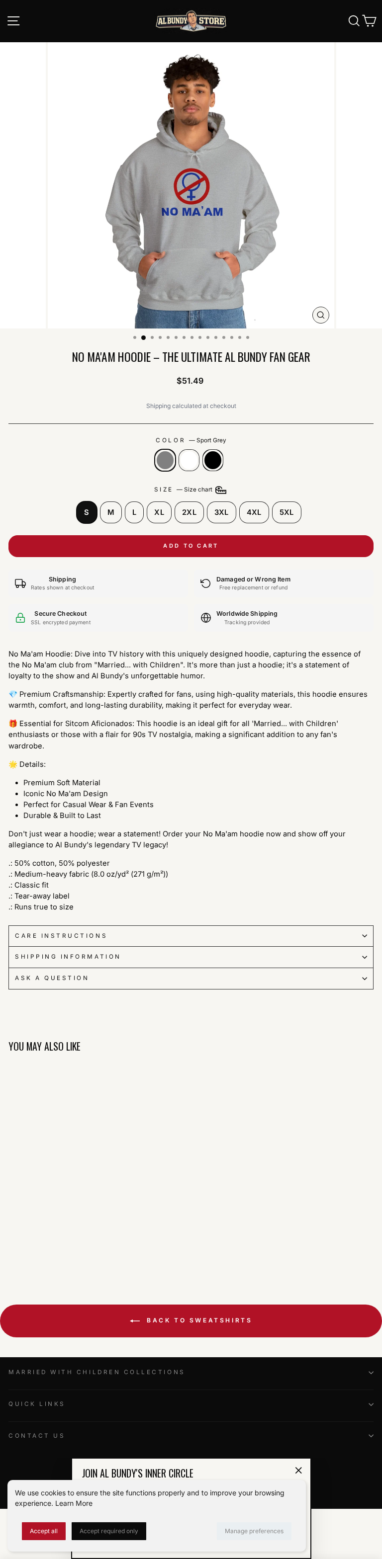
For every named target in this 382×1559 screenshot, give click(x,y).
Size (184, 489)
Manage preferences (254, 1531)
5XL (287, 512)
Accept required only (109, 1531)
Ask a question (52, 978)
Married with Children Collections (97, 1372)
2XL (189, 512)
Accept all (44, 1531)
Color (191, 440)
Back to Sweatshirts (198, 1320)
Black (213, 460)
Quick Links (37, 1403)
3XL (221, 512)
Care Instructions (61, 935)
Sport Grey (165, 460)
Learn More (74, 1503)
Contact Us (36, 1435)
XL (159, 512)
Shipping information (68, 956)
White (189, 460)
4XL (254, 512)
